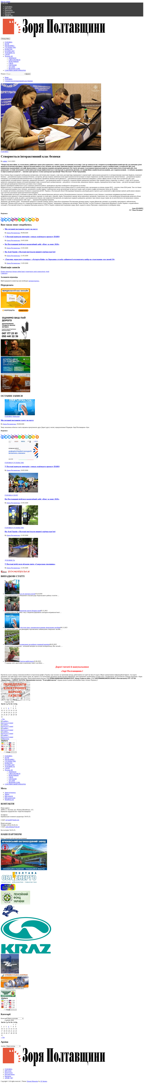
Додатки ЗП (9, 56)
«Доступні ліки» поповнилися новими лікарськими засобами (39, 627)
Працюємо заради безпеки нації (30, 610)
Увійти (7, 794)
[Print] (23, 217)
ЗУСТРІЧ (12, 67)
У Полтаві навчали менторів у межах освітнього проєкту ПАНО (32, 237)
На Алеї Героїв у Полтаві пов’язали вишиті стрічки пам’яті (30, 252)
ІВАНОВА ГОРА (14, 68)
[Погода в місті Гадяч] (13, 735)
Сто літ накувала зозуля (27, 594)
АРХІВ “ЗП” (9, 15)
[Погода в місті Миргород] (13, 732)
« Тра (3, 719)
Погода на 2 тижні (7, 723)
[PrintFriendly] (26, 217)
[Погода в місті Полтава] (13, 721)
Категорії (4, 1018)
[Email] (30, 217)
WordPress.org (9, 799)
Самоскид (4, 273)
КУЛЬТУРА (8, 49)
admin (5, 161)
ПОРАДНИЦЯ (14, 61)
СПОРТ (7, 54)
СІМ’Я (11, 63)
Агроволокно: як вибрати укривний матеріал (34, 644)
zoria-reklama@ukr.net (12, 827)
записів (9, 796)
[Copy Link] (33, 217)
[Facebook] (2, 217)
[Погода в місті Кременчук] (13, 725)
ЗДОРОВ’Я (12, 58)
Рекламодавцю (10, 12)
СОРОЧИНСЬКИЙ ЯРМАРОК (15, 70)
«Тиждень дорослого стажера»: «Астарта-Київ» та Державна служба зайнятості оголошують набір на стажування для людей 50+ (60, 259)
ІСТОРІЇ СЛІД (9, 51)
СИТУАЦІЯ (13, 65)
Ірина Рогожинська (13, 233)
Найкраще (16, 416)
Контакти (8, 14)
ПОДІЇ (7, 44)
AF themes (43, 1081)
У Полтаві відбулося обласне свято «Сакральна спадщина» (30, 564)
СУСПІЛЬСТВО (10, 47)
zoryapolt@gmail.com (12, 820)
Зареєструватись (10, 792)
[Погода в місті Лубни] (13, 728)
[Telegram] (6, 217)
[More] (37, 217)
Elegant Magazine (32, 1081)
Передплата (9, 10)
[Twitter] (9, 217)
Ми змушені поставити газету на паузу (21, 229)
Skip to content (5, 1)
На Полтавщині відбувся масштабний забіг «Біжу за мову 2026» (32, 244)
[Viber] (12, 217)
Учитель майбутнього (26, 661)
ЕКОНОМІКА (9, 46)
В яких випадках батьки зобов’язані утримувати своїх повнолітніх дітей (25, 271)
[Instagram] (16, 217)
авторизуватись (34, 281)
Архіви (3, 1046)
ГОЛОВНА (8, 7)
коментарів (10, 798)
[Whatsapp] (19, 217)
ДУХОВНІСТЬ (10, 53)
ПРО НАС (8, 8)
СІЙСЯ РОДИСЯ (14, 60)
